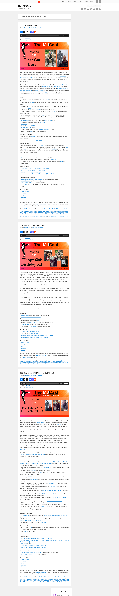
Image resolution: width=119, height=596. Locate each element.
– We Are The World (34, 331)
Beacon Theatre (50, 360)
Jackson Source (38, 179)
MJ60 (62, 361)
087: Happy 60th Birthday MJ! (32, 225)
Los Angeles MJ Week (60, 579)
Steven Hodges (25, 182)
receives (30, 476)
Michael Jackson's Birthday (41, 361)
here (67, 147)
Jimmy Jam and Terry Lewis (38, 579)
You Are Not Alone (43, 363)
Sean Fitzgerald (37, 362)
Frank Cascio (26, 211)
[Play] (22, 36)
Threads (97, 9)
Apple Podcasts (29, 40)
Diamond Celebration (26, 127)
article (24, 116)
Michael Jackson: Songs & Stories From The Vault (43, 580)
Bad (39, 360)
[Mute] (63, 36)
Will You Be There (36, 363)
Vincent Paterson (39, 90)
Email (94, 9)
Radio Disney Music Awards (45, 581)
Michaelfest (50, 361)
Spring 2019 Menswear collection (47, 493)
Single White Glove (55, 581)
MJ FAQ (26, 531)
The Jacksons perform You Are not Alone (31, 317)
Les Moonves (59, 212)
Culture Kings (37, 210)
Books (49, 576)
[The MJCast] (39, 1)
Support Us (75, 1)
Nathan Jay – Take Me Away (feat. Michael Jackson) (33, 170)
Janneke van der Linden (27, 179)
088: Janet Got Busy (28, 25)
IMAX (46, 92)
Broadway (53, 576)
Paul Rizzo (54, 149)
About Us (92, 1)
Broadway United (25, 331)
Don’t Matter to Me (52, 483)
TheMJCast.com (25, 191)
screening (52, 486)
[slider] (66, 35)
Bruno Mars (57, 576)
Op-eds (86, 1)
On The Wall (34, 581)
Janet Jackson (60, 211)
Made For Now (65, 212)
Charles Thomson (25, 181)
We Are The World (28, 363)
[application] (44, 35)
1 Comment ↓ (42, 27)
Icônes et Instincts (32, 211)
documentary (38, 109)
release (29, 108)
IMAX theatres (34, 125)
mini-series (42, 122)
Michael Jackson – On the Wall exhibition (52, 490)
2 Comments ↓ (39, 375)
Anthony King (60, 88)
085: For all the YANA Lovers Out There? (37, 373)
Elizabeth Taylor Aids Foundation (44, 578)
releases (33, 136)
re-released (42, 506)
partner (40, 472)
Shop (81, 1)
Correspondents (30, 210)
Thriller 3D (50, 216)
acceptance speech (34, 477)
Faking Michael (56, 86)
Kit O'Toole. (51, 579)
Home (63, 1)
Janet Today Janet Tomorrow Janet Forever (32, 212)
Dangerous (49, 210)
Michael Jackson (34, 213)
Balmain (46, 576)
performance (33, 322)
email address (33, 326)
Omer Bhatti (29, 581)
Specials (69, 1)
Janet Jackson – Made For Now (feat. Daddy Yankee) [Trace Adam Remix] (39, 173)
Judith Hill (59, 424)
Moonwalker (24, 543)
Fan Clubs (27, 361)
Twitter (85, 9)
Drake (36, 578)
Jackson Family (42, 211)
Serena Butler (24, 184)
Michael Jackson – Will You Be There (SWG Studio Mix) (34, 337)
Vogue (60, 216)
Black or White (56, 360)
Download (27, 38)
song (33, 470)
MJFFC (31, 182)
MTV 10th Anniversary (29, 362)
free (47, 502)
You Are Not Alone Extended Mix (60, 497)
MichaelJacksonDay (57, 361)
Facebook (82, 9)
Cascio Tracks (62, 208)
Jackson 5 (63, 578)
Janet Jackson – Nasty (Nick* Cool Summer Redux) (33, 547)
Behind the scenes (25, 324)
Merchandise (27, 213)
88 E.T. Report (34, 333)
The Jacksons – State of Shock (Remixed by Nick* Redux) (35, 168)
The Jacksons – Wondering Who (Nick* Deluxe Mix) (33, 545)
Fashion (21, 211)
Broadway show (34, 479)
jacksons (54, 211)
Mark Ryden (22, 213)
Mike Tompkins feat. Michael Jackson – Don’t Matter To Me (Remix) (37, 538)
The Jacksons (47, 362)
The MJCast (25, 6)
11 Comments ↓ (41, 227)
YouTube (88, 9)
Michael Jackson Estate (28, 580)
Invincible (59, 578)
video (31, 131)
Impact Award (54, 578)
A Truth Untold (43, 522)
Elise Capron (35, 27)
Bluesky (100, 9)
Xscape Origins (39, 583)
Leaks (55, 579)
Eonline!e (53, 159)
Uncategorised (32, 208)
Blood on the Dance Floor (49, 208)
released (47, 99)
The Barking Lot (25, 315)
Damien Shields (46, 86)
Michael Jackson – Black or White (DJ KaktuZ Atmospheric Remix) (37, 335)
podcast (38, 581)
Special (42, 362)
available (52, 111)
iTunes (22, 157)
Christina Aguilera (63, 576)
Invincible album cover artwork (54, 501)
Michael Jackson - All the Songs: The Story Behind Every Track (50, 213)
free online (22, 449)
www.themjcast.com (26, 205)
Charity (67, 208)
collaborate (46, 467)
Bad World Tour (43, 360)
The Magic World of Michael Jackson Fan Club (59, 362)
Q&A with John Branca (44, 129)
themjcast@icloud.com (40, 204)
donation (43, 115)
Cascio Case (65, 84)
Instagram (91, 9)
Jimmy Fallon (39, 140)
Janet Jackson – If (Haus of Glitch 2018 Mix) (31, 172)
